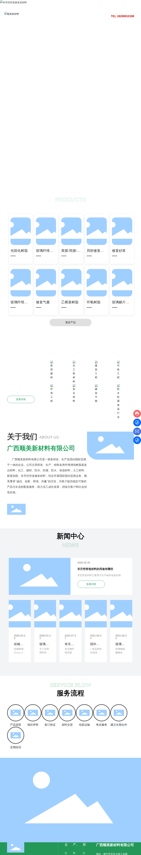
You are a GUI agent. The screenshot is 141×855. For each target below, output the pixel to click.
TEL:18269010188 (122, 16)
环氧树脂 (93, 302)
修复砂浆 (119, 250)
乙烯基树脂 (69, 302)
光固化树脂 (19, 250)
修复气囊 (43, 302)
